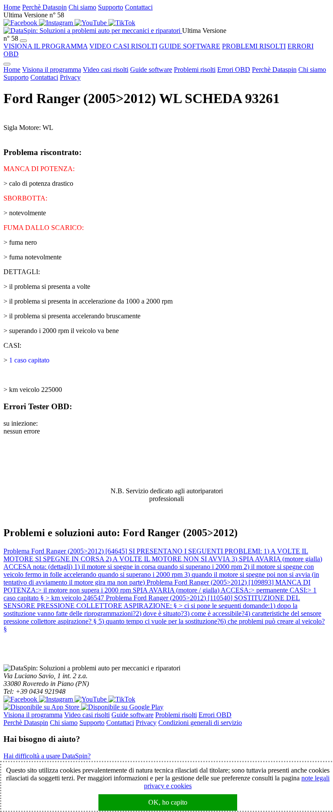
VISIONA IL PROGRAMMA (45, 46)
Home (11, 7)
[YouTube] (91, 22)
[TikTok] (121, 22)
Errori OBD (233, 69)
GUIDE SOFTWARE (189, 46)
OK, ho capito (167, 802)
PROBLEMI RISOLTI (254, 46)
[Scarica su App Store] (42, 707)
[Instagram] (57, 22)
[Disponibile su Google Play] (122, 707)
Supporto (110, 7)
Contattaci (139, 7)
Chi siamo (82, 7)
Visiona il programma (51, 69)
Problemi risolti (194, 69)
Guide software (151, 69)
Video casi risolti (105, 69)
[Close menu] (6, 64)
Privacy (70, 77)
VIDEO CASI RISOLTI (123, 46)
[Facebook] (21, 22)
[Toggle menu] (23, 40)
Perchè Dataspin (44, 7)
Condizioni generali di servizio (200, 722)
